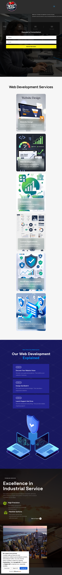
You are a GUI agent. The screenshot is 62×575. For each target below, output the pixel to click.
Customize (7, 568)
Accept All (23, 568)
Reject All (15, 568)
